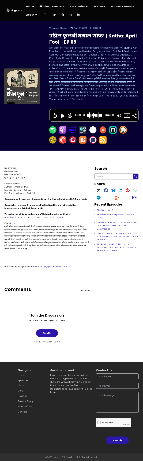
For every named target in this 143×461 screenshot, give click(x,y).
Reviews (22, 395)
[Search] (45, 15)
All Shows (99, 6)
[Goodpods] (53, 142)
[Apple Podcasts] (62, 132)
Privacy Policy (25, 401)
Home (30, 6)
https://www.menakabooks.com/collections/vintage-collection (33, 217)
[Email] (134, 198)
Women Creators (122, 6)
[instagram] (71, 15)
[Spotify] (53, 132)
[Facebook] (106, 191)
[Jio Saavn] (82, 132)
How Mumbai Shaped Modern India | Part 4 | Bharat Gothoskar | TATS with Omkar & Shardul (117, 236)
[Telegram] (99, 198)
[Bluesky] (113, 191)
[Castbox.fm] (103, 132)
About (30, 14)
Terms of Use (25, 406)
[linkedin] (78, 15)
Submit (117, 440)
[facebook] (63, 15)
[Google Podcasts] (93, 132)
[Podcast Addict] (82, 142)
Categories (77, 6)
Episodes (23, 380)
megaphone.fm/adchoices (55, 266)
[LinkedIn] (120, 191)
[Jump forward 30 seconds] (70, 115)
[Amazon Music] (73, 132)
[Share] (134, 115)
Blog (20, 390)
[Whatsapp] (134, 191)
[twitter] (55, 15)
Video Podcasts (53, 6)
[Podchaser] (93, 142)
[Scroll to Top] (136, 443)
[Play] (62, 116)
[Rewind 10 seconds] (55, 115)
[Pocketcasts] (62, 142)
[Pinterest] (128, 191)
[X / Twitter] (99, 191)
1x (127, 116)
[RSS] (103, 142)
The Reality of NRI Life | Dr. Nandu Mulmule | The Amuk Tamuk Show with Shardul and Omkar (117, 247)
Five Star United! (105, 210)
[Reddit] (117, 198)
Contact (22, 411)
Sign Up (47, 333)
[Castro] (113, 132)
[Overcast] (123, 132)
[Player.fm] (73, 142)
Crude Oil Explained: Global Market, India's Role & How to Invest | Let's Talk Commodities (117, 225)
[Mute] (119, 115)
